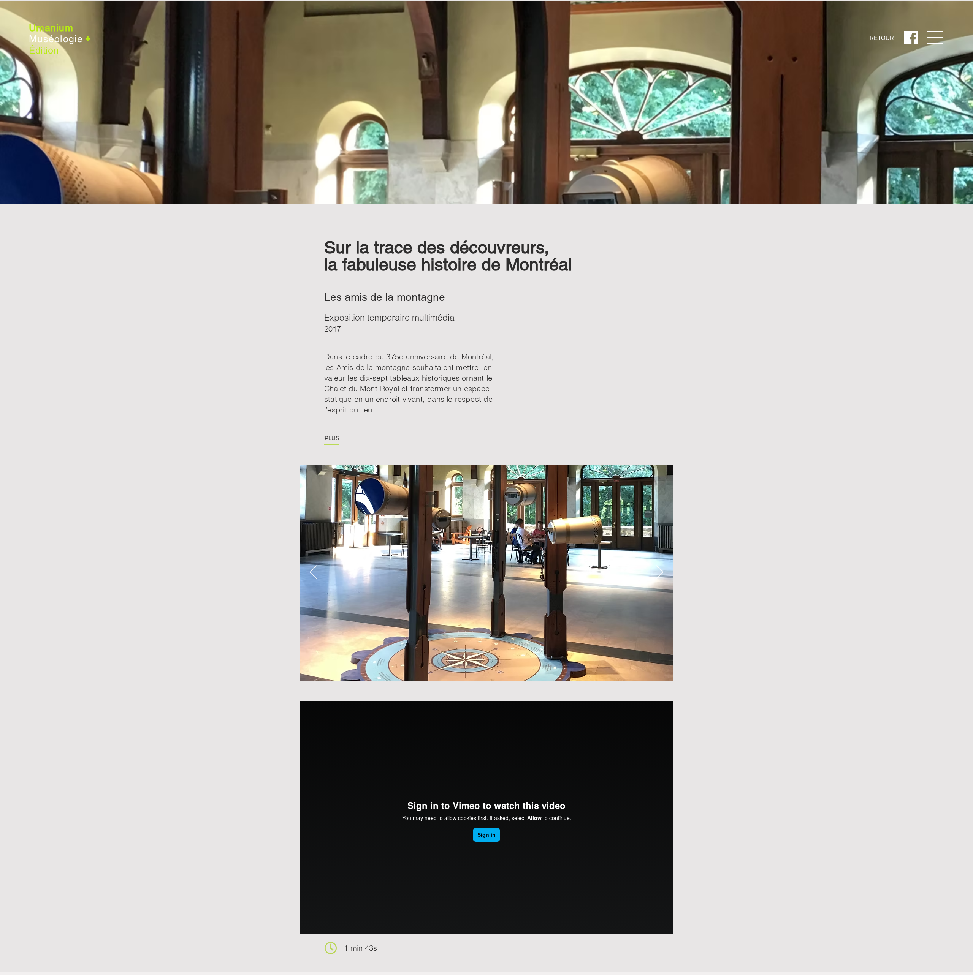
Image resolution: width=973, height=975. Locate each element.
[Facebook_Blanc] (911, 37)
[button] (935, 37)
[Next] (659, 573)
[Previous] (313, 573)
